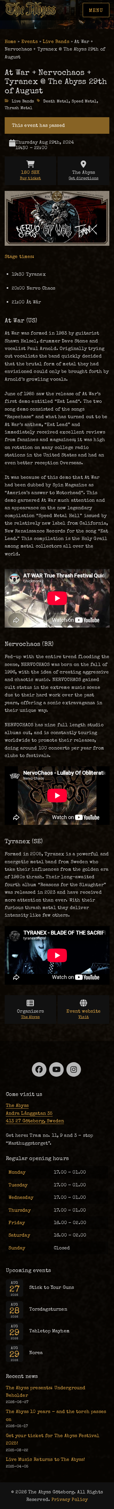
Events (29, 41)
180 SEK (30, 175)
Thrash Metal (19, 108)
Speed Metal (84, 101)
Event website (83, 1014)
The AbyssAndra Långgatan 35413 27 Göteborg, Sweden (35, 1113)
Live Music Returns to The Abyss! (45, 1459)
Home (10, 41)
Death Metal (56, 101)
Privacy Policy (69, 1499)
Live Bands (56, 41)
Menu (96, 10)
